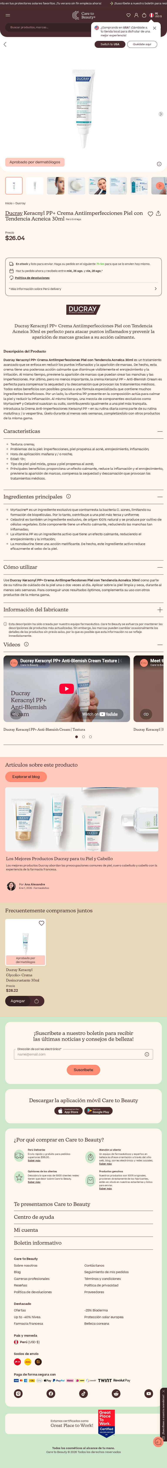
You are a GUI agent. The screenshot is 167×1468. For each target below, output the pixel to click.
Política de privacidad (101, 1285)
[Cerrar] (161, 1392)
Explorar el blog (26, 776)
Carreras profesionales (32, 1279)
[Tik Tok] (83, 1393)
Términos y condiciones (102, 1279)
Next (161, 114)
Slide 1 (83, 736)
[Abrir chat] (158, 1442)
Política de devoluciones (32, 278)
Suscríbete (83, 1070)
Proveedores (94, 1292)
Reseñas (20, 1285)
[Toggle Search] (15, 15)
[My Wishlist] (128, 15)
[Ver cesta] (144, 15)
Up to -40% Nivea (27, 1317)
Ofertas (20, 1310)
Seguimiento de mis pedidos (106, 1272)
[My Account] (136, 15)
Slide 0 (76, 736)
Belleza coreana (96, 1323)
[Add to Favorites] (150, 214)
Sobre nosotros (25, 1265)
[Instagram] (18, 1393)
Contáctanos (94, 1265)
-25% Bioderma (96, 1310)
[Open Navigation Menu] (7, 15)
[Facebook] (51, 1393)
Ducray (13, 213)
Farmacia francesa (28, 1323)
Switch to (110, 44)
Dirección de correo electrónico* (39, 1049)
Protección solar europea (104, 1317)
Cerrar (154, 28)
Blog (17, 1272)
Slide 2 (90, 736)
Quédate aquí (142, 44)
